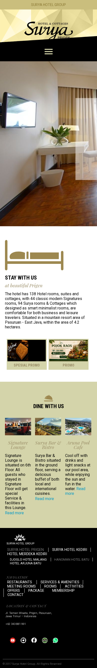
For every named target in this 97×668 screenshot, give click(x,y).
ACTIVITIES (74, 586)
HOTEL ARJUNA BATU (25, 563)
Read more (14, 513)
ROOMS (50, 586)
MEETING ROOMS (21, 586)
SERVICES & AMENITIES (60, 582)
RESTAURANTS (19, 582)
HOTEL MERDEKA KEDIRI (27, 554)
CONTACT (15, 595)
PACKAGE (36, 591)
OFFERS (13, 591)
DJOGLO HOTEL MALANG (28, 559)
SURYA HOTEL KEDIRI (69, 550)
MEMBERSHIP (63, 591)
